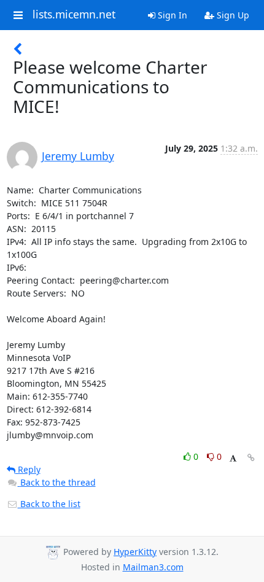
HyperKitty (135, 551)
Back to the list (49, 504)
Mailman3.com (153, 567)
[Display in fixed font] (233, 458)
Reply (28, 469)
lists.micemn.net (74, 14)
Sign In (171, 15)
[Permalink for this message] (251, 457)
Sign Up (231, 15)
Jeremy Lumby (78, 156)
